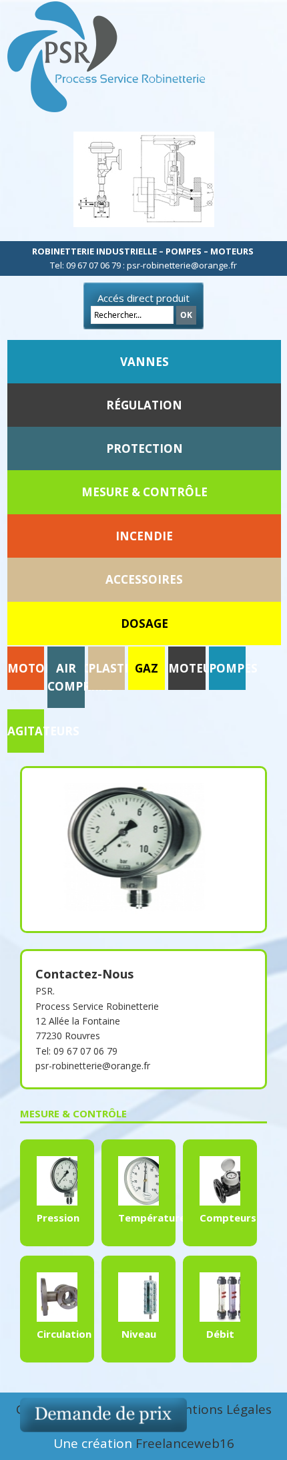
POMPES (233, 668)
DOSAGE (144, 623)
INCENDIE (144, 536)
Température (152, 1217)
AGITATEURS (43, 731)
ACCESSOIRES (144, 579)
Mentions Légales (219, 1409)
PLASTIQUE (120, 668)
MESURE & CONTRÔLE (144, 492)
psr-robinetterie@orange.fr (92, 1065)
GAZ (146, 668)
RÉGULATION (144, 405)
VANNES (144, 361)
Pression (58, 1217)
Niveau (138, 1333)
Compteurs (228, 1217)
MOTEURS (197, 668)
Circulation (64, 1333)
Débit (220, 1333)
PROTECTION (144, 448)
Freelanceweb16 (184, 1443)
